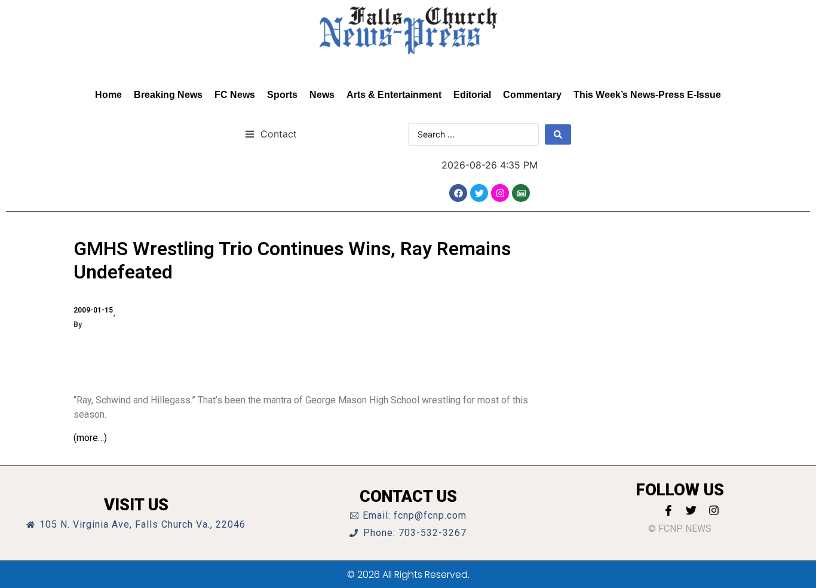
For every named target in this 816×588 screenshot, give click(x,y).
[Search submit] (558, 134)
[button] (271, 133)
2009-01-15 (93, 310)
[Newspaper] (521, 193)
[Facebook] (458, 193)
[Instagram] (500, 193)
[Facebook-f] (668, 510)
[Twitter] (479, 193)
